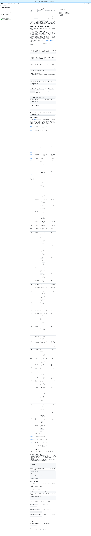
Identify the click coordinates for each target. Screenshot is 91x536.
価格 (43, 530)
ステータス (41, 530)
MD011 (31, 130)
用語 (35, 530)
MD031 (31, 154)
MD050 (31, 169)
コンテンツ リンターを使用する (7, 5)
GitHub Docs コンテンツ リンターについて (38, 14)
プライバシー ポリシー (32, 526)
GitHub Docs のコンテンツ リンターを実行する (39, 26)
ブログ (51, 530)
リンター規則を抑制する (35, 481)
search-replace (31, 433)
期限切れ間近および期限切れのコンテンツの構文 (36, 454)
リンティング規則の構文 (34, 449)
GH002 (31, 174)
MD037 (31, 158)
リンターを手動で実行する (34, 46)
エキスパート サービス (47, 530)
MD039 (31, 160)
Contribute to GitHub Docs (5, 7)
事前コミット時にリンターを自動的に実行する (37, 31)
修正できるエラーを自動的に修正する (50, 40)
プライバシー (38, 530)
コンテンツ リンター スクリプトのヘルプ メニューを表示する (40, 112)
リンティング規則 (33, 117)
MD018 (31, 135)
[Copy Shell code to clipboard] (54, 68)
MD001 (31, 126)
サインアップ (88, 3)
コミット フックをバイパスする (34, 105)
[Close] (89, 1)
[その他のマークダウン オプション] (65, 9)
